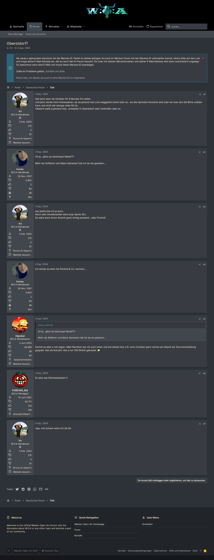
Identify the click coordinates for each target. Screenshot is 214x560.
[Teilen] (200, 94)
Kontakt (78, 535)
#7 (204, 423)
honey (20, 169)
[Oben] (201, 550)
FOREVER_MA (20, 390)
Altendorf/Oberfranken (25, 414)
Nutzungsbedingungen (140, 550)
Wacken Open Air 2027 (26, 550)
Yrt (11, 48)
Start (195, 550)
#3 (204, 206)
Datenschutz (160, 550)
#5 (204, 319)
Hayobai (20, 335)
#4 (204, 264)
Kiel (30, 197)
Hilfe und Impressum (180, 550)
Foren (77, 529)
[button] (62, 26)
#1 (204, 94)
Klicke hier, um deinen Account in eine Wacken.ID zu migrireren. (50, 77)
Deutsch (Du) (51, 550)
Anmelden (147, 524)
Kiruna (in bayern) (22, 138)
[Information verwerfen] (202, 58)
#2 (204, 152)
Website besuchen (22, 142)
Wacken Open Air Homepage (89, 524)
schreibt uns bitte (55, 71)
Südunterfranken (23, 359)
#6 (204, 373)
